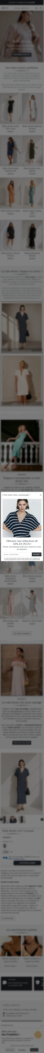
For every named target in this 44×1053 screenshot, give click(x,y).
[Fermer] (40, 495)
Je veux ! (36, 554)
